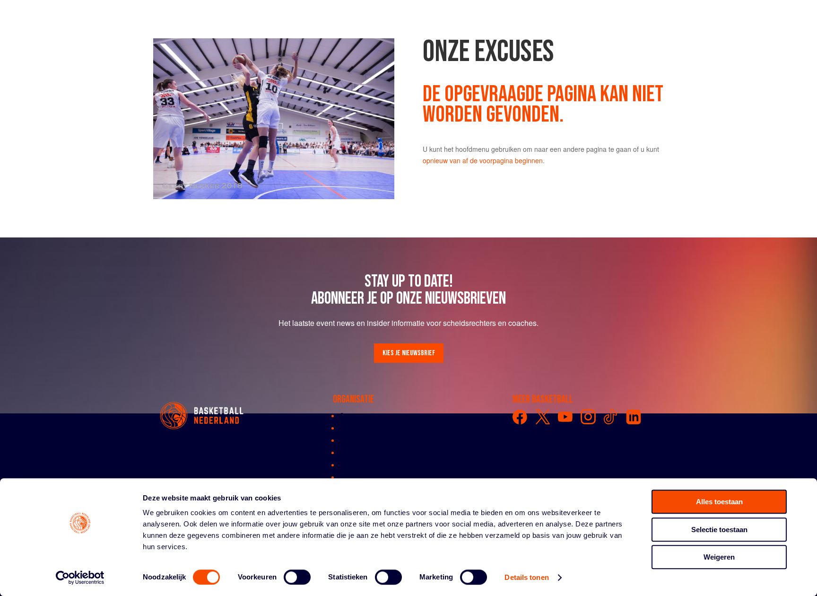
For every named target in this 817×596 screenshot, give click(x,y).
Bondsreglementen (367, 477)
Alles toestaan (719, 502)
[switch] (297, 577)
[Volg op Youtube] (565, 416)
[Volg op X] (542, 416)
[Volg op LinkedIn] (633, 416)
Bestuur (351, 440)
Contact (351, 415)
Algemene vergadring (371, 427)
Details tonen (526, 577)
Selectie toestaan (719, 530)
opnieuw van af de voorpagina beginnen (483, 160)
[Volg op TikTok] (610, 416)
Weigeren (719, 557)
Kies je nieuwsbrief (408, 353)
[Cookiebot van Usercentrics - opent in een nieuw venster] (80, 577)
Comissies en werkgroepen (380, 452)
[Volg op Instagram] (588, 416)
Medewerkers (359, 464)
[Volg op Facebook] (520, 416)
